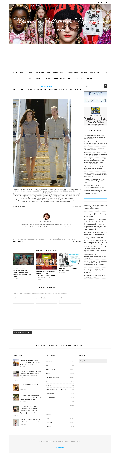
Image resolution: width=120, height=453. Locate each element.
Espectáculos (73, 73)
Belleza (84, 73)
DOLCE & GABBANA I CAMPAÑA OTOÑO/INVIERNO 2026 (92, 186)
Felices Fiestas (50, 398)
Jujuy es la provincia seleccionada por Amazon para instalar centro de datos (95, 214)
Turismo (47, 78)
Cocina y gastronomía (55, 73)
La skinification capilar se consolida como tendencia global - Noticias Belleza (93, 238)
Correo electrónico (42, 298)
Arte (21, 73)
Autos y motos (59, 78)
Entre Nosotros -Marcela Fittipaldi (56, 389)
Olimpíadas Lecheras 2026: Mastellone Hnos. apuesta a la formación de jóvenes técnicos (95, 263)
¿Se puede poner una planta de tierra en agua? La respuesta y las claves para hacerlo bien (95, 154)
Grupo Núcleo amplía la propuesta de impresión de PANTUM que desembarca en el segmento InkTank (95, 143)
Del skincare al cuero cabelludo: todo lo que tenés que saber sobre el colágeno (95, 242)
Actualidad (39, 73)
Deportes (89, 78)
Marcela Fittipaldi (20, 206)
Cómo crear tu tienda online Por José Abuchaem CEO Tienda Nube (95, 256)
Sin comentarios (76, 206)
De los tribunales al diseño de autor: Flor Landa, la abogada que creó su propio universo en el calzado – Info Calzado (95, 222)
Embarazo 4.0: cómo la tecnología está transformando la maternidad (95, 167)
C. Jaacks (78, 441)
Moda (30, 73)
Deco (31, 78)
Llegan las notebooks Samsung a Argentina (94, 276)
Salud (38, 78)
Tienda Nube (88, 255)
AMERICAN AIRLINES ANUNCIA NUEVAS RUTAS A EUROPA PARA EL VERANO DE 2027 (94, 137)
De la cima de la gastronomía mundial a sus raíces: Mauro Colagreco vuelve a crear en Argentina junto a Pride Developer (95, 161)
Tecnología (94, 73)
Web (60, 298)
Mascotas (78, 78)
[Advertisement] (60, 57)
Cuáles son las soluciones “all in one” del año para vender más (94, 270)
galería (68, 201)
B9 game (87, 275)
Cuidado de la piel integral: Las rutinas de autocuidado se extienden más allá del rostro (95, 191)
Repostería (49, 414)
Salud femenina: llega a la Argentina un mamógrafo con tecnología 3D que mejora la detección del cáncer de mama (95, 249)
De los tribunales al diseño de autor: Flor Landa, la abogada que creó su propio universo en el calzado (95, 227)
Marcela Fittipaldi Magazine (60, 21)
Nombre (16, 298)
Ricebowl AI (88, 205)
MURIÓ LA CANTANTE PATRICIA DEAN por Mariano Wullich (95, 233)
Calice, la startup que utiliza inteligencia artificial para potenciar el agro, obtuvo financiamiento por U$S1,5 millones (95, 207)
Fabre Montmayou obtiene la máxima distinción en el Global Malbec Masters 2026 (95, 174)
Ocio (69, 78)
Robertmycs (88, 269)
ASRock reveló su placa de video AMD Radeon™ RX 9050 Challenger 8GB (94, 180)
